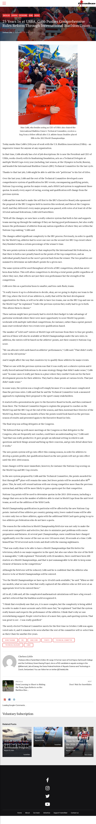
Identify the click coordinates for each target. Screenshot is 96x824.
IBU (23, 640)
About (27, 813)
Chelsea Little (7, 32)
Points (46, 640)
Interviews (23, 15)
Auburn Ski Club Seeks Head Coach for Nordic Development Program (16, 744)
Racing (36, 15)
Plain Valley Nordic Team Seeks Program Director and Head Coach (46, 732)
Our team (36, 813)
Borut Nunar (10, 640)
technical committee (64, 640)
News (31, 15)
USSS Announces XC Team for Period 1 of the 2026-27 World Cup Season (78, 742)
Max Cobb (34, 640)
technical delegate (12, 645)
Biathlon (6, 15)
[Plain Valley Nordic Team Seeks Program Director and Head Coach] (47, 737)
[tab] (5, 700)
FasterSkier (27, 754)
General (14, 15)
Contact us (75, 813)
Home (19, 813)
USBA (28, 645)
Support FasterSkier (60, 813)
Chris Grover (88, 754)
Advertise (46, 813)
